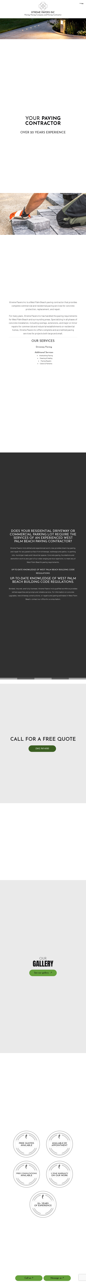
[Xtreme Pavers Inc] (43, 6)
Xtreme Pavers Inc (43, 12)
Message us (56, 1278)
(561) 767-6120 (42, 749)
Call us (28, 1278)
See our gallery (41, 973)
